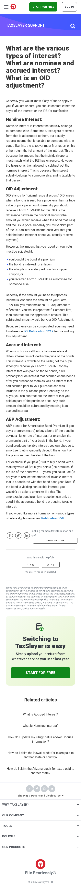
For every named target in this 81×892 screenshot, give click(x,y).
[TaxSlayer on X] (29, 788)
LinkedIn (27, 535)
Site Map (23, 795)
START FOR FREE (43, 6)
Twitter (18, 535)
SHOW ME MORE (55, 540)
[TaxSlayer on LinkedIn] (51, 788)
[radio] (30, 565)
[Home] (13, 7)
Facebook (10, 535)
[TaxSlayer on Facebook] (36, 788)
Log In (69, 6)
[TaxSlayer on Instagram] (44, 788)
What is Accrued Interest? (40, 714)
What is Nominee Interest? (41, 726)
